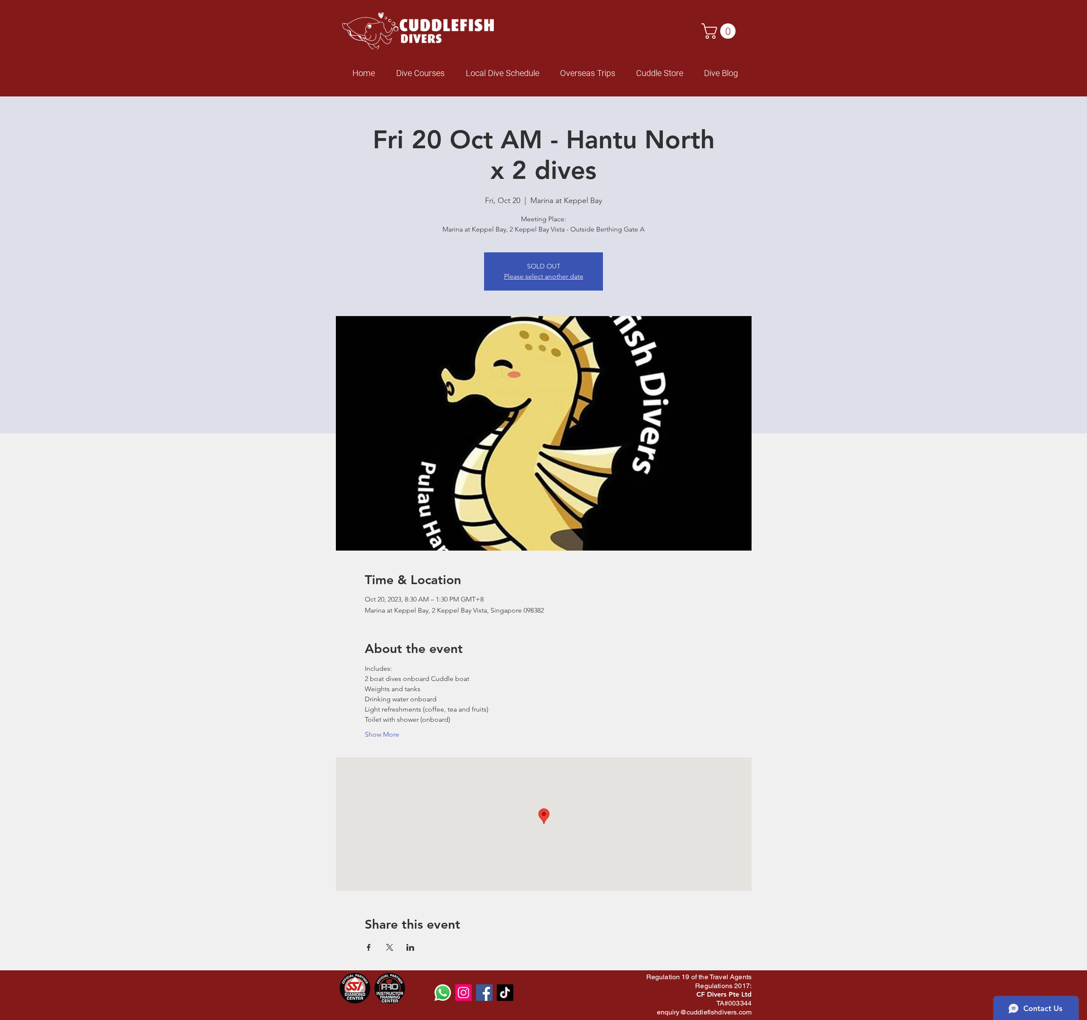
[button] (720, 31)
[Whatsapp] (442, 992)
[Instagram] (463, 992)
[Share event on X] (390, 947)
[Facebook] (484, 992)
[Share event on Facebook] (369, 947)
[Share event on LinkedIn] (410, 947)
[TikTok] (505, 992)
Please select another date (543, 276)
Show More (382, 734)
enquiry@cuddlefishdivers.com (704, 1012)
